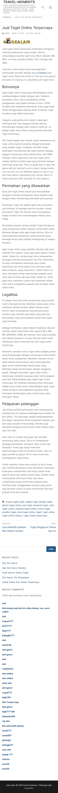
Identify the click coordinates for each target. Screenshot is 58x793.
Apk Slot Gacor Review (14, 568)
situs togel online (26, 512)
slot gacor (7, 649)
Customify (28, 788)
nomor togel (43, 508)
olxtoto (6, 759)
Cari (51, 549)
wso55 (5, 764)
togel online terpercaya (35, 515)
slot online (7, 673)
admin (7, 33)
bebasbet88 (8, 716)
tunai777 (6, 730)
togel (38, 512)
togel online (48, 512)
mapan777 (7, 621)
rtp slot (6, 721)
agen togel (18, 501)
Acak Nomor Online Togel (15, 572)
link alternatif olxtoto (13, 726)
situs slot (7, 683)
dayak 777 (7, 754)
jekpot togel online (11, 505)
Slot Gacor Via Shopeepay (15, 577)
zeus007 (7, 735)
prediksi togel (9, 512)
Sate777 (6, 630)
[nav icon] (50, 7)
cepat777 (7, 692)
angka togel (32, 501)
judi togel (27, 505)
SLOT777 (7, 626)
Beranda (7, 17)
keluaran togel (40, 505)
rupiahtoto (7, 668)
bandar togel (45, 501)
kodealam (42, 72)
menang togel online (25, 508)
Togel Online (34, 33)
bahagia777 (8, 635)
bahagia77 (7, 745)
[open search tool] (43, 7)
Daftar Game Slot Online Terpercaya (20, 582)
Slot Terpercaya (10, 702)
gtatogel (6, 740)
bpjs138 (6, 697)
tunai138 (6, 645)
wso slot (6, 749)
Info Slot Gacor (10, 563)
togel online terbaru (12, 515)
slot (4, 603)
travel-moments (19, 2)
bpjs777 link (8, 711)
